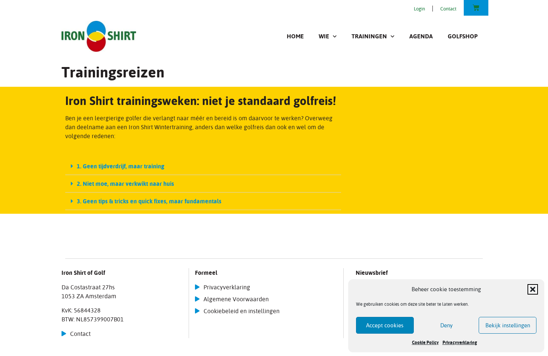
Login (419, 9)
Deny (446, 325)
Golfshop (463, 36)
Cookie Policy (425, 342)
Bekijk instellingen (507, 325)
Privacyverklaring (460, 342)
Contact (448, 9)
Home (295, 36)
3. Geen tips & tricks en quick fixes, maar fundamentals (149, 201)
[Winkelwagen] (476, 8)
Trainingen (369, 36)
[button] (532, 289)
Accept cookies (384, 325)
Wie (324, 36)
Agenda (421, 36)
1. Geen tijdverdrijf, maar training (120, 166)
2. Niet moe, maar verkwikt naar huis (125, 183)
